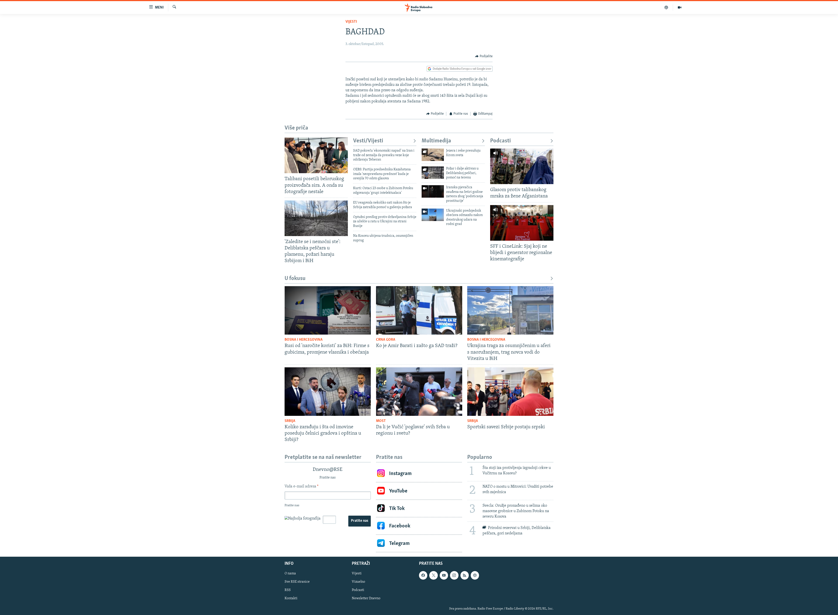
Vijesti (351, 22)
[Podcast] (666, 7)
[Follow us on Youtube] (444, 575)
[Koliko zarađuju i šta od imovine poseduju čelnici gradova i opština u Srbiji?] (328, 391)
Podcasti (500, 141)
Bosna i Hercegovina (304, 340)
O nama (290, 573)
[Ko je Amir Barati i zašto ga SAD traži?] (419, 310)
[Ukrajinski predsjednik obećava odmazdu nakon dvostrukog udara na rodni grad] (433, 215)
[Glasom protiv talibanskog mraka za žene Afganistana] (521, 166)
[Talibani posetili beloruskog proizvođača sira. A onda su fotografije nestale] (316, 155)
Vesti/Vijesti (368, 141)
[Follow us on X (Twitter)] (433, 575)
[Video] (679, 7)
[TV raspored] (475, 575)
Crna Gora (385, 340)
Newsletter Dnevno (366, 598)
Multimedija (436, 141)
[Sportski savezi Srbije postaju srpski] (510, 391)
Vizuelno (358, 582)
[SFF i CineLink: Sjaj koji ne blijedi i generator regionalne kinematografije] (521, 223)
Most (381, 421)
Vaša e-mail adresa (301, 487)
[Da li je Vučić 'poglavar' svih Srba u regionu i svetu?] (419, 391)
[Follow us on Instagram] (454, 575)
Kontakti (291, 598)
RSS (288, 590)
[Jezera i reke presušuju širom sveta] (433, 155)
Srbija (290, 421)
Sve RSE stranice (297, 582)
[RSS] (464, 575)
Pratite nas (359, 521)
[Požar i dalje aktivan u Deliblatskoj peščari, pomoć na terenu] (433, 172)
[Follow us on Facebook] (423, 575)
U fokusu (295, 279)
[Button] (484, 56)
